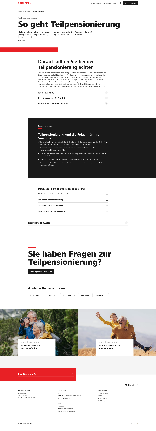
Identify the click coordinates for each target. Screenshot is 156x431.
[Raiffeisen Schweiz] (24, 3)
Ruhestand (85, 295)
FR (134, 423)
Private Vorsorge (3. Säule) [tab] (53, 103)
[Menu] (125, 3)
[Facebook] (129, 385)
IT (137, 423)
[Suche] (120, 3)
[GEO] (73, 373)
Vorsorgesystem (100, 295)
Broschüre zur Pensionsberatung (50, 200)
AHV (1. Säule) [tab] (46, 92)
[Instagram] (133, 385)
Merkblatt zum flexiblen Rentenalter (52, 211)
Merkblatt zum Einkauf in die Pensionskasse (54, 194)
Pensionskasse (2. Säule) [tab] (51, 98)
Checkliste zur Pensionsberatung (50, 205)
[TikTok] (136, 385)
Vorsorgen (52, 295)
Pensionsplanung (36, 295)
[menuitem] (96, 3)
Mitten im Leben (68, 295)
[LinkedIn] (125, 385)
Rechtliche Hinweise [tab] (39, 222)
